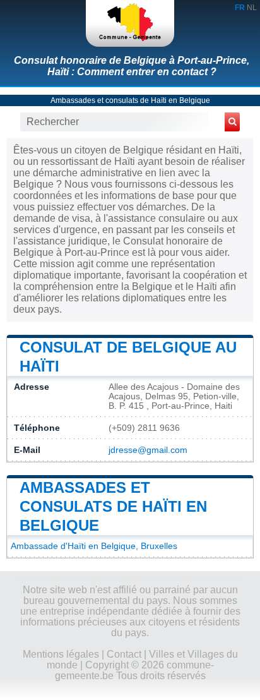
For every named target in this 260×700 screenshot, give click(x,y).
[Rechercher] (232, 121)
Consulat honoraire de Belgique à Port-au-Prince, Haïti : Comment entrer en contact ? (131, 66)
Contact (124, 654)
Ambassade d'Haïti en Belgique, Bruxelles (94, 546)
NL (252, 7)
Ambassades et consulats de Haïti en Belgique (130, 100)
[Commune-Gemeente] (130, 23)
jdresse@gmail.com (148, 450)
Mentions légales (61, 654)
